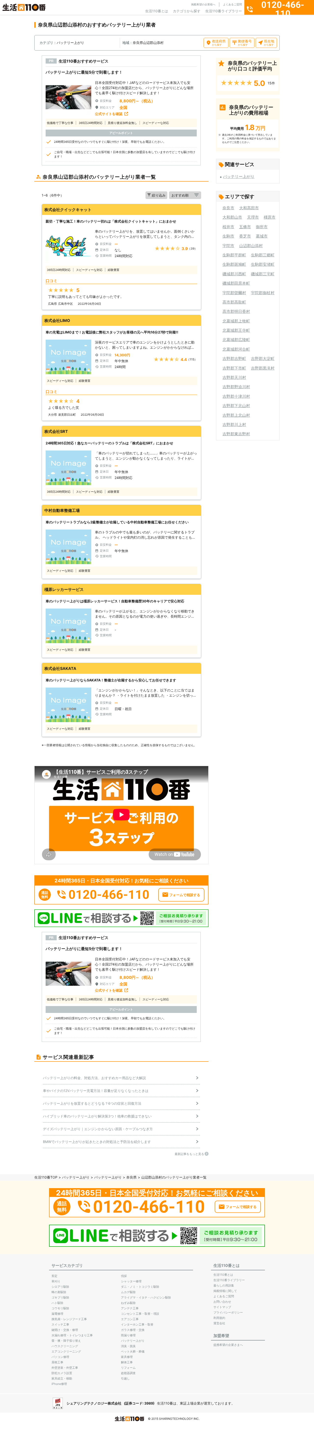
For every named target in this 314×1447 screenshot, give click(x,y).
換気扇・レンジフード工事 (69, 1319)
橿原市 (269, 217)
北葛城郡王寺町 (236, 330)
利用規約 (219, 1318)
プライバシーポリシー (228, 1312)
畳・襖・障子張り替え (66, 1340)
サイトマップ (222, 1307)
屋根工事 (57, 1362)
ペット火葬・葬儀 (132, 1351)
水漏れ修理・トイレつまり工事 (72, 1335)
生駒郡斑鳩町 (234, 264)
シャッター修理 (131, 1281)
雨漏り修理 (128, 1335)
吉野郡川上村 (234, 424)
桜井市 (228, 226)
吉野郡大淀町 (263, 358)
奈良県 (131, 1177)
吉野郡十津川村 (236, 396)
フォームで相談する (184, 895)
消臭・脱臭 (128, 1346)
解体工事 (127, 1362)
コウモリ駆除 (60, 1308)
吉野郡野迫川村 (236, 386)
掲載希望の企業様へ (203, 4)
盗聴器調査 (128, 1373)
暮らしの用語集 (223, 1285)
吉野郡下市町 (234, 368)
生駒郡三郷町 (263, 254)
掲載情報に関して (225, 1291)
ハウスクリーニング (65, 1346)
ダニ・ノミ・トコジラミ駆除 (140, 1286)
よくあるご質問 (232, 4)
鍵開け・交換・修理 (65, 1330)
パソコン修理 (60, 1357)
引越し (125, 1378)
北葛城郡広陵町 (236, 339)
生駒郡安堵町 (263, 264)
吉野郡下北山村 (236, 405)
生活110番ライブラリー (223, 11)
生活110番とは (156, 11)
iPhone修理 (59, 1384)
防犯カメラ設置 (62, 1373)
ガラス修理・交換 (132, 1330)
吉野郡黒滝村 (263, 368)
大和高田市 (249, 207)
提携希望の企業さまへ (228, 1345)
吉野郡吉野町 (234, 358)
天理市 (253, 217)
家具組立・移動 (62, 1378)
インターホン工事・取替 (137, 1324)
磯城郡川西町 (234, 273)
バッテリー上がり (238, 176)
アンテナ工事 (130, 1308)
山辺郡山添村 (251, 245)
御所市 (262, 226)
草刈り (56, 1281)
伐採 (124, 1276)
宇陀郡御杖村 (263, 292)
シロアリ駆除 (60, 1286)
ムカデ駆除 (128, 1292)
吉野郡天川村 (234, 377)
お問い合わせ (222, 1301)
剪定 (54, 1276)
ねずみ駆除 (128, 1303)
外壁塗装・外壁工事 (65, 1367)
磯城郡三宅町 (263, 273)
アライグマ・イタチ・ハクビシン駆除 (146, 1297)
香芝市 (245, 236)
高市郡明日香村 (236, 311)
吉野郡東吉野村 (236, 433)
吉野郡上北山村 (236, 415)
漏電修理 (57, 1313)
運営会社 (219, 1323)
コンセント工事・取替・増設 (140, 1313)
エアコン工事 (130, 1319)
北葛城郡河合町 (236, 349)
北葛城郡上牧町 (236, 321)
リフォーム (128, 1367)
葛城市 (262, 236)
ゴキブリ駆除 (60, 1297)
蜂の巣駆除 (59, 1292)
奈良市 (228, 207)
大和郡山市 (232, 217)
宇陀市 (228, 245)
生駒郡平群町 (234, 254)
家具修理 (127, 1357)
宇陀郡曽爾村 (234, 292)
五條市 (245, 226)
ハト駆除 (57, 1303)
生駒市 (228, 236)
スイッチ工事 (60, 1324)
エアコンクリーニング (66, 1351)
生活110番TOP (45, 1177)
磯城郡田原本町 (236, 283)
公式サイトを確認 (108, 114)
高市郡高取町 (234, 302)
